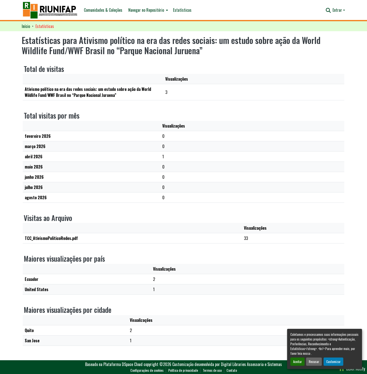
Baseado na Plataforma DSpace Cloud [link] (114, 364)
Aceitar (297, 361)
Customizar (333, 361)
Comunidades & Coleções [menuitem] (103, 10)
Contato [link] (231, 370)
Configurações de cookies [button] (147, 370)
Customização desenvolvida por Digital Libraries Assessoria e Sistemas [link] (227, 364)
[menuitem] (147, 10)
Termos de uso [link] (212, 370)
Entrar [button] (338, 10)
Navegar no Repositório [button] (146, 10)
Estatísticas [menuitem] (182, 10)
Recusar (314, 361)
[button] (50, 10)
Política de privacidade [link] (183, 370)
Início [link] (26, 26)
